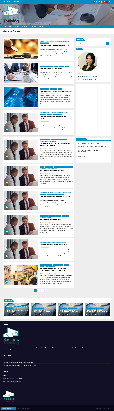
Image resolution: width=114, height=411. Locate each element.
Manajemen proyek (58, 112)
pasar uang (66, 41)
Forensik (20, 306)
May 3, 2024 (36, 314)
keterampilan (53, 139)
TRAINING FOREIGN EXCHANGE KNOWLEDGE (56, 91)
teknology (63, 242)
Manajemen (65, 139)
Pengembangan (43, 114)
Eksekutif (47, 242)
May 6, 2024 (9, 314)
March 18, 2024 (45, 222)
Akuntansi (8, 306)
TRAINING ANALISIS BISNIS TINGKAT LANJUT (55, 196)
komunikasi (51, 112)
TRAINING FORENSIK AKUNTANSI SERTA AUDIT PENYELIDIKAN (69, 311)
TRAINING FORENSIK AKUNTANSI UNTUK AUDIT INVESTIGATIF (96, 311)
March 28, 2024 (45, 47)
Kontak (24, 26)
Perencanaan (49, 168)
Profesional (49, 114)
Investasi (42, 41)
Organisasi (65, 112)
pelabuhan (48, 266)
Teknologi (60, 114)
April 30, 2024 (90, 314)
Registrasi (33, 26)
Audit (17, 306)
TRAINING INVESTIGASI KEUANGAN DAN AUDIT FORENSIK (93, 160)
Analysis (41, 112)
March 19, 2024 (45, 173)
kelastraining (54, 47)
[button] (109, 26)
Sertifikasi (42, 26)
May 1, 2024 (63, 314)
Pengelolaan (42, 141)
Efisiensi (51, 192)
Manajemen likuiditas (59, 41)
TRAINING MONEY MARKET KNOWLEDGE (54, 45)
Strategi (55, 114)
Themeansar (27, 408)
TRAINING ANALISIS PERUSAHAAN (52, 171)
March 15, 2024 (45, 247)
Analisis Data (42, 139)
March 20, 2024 (45, 121)
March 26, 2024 (45, 70)
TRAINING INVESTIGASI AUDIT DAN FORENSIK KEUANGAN (93, 146)
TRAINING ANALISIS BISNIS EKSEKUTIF (53, 244)
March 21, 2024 (45, 93)
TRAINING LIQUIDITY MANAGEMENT (52, 68)
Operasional (42, 266)
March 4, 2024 (44, 273)
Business (46, 112)
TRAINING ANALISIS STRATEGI (50, 220)
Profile (17, 26)
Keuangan (52, 41)
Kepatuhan (47, 41)
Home (10, 26)
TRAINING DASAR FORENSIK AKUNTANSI (88, 143)
